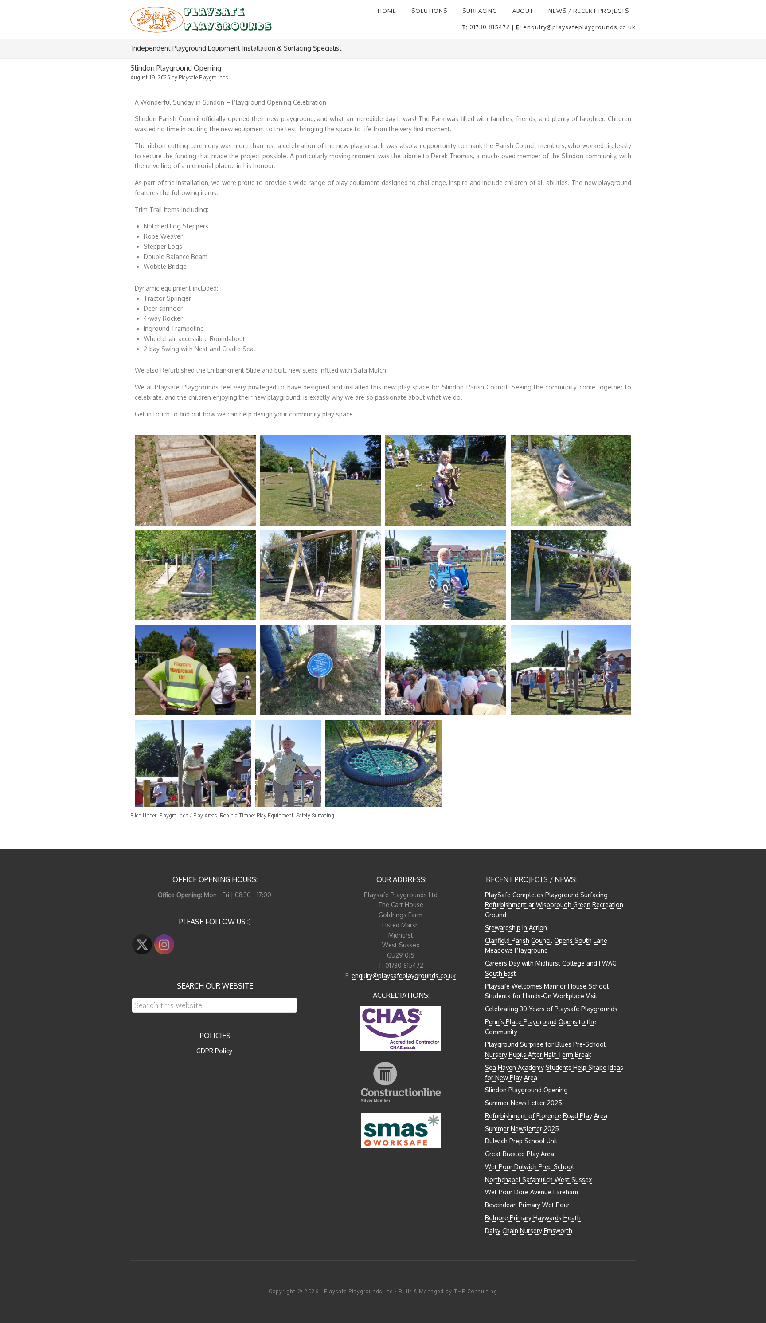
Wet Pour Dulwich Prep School (529, 1166)
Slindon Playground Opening (526, 1090)
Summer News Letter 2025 (523, 1103)
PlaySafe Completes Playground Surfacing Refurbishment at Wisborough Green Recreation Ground (554, 905)
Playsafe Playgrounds (201, 19)
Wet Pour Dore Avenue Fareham (531, 1192)
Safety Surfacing (315, 816)
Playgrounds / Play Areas (188, 816)
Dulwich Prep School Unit (521, 1141)
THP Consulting (475, 1291)
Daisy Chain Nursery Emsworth (528, 1230)
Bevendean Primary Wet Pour (527, 1205)
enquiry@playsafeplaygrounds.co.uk (579, 27)
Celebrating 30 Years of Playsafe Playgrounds (551, 1009)
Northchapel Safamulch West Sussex (538, 1179)
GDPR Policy (214, 1051)
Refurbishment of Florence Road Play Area (546, 1115)
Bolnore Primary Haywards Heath (533, 1217)
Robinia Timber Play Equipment (256, 816)
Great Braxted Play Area (519, 1154)
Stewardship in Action (516, 927)
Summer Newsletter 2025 (522, 1128)
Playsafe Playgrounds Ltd (358, 1291)
